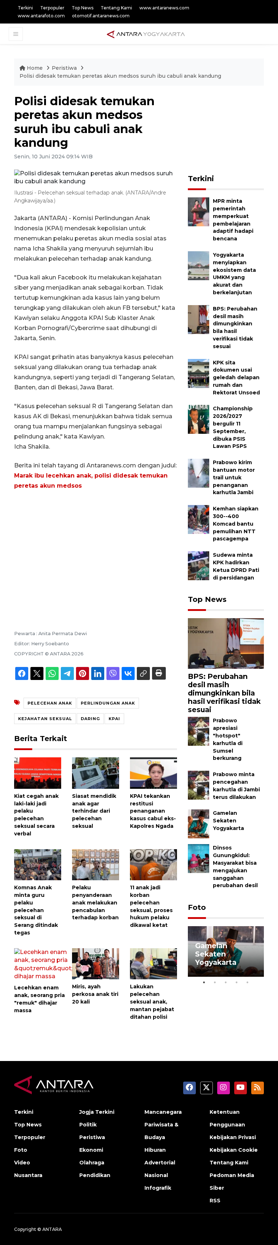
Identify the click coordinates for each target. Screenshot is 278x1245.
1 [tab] (204, 982)
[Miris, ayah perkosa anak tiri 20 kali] (95, 963)
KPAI (114, 718)
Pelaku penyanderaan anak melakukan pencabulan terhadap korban (95, 902)
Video (22, 1162)
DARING (90, 718)
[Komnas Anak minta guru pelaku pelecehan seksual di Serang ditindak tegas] (37, 864)
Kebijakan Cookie (234, 1150)
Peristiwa (65, 68)
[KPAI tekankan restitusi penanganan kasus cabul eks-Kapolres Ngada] (153, 772)
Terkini (25, 7)
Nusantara (28, 1175)
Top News (82, 7)
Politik (88, 1124)
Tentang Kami (116, 7)
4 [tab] (236, 982)
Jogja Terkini (96, 1112)
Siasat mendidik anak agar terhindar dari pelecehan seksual (94, 811)
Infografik (157, 1188)
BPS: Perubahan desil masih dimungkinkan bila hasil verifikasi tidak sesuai (224, 693)
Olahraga (91, 1162)
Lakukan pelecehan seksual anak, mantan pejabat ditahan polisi (152, 1001)
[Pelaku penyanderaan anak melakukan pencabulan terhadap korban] (95, 864)
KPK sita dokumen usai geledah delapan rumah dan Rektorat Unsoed (236, 377)
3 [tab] (225, 982)
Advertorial (159, 1162)
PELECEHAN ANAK (50, 703)
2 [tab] (215, 982)
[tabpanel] (226, 951)
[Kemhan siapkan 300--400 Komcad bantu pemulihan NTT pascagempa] (198, 518)
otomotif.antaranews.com (101, 15)
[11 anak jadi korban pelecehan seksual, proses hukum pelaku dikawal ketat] (153, 864)
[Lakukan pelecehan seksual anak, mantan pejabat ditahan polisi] (153, 963)
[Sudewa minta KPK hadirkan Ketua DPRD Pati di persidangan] (198, 565)
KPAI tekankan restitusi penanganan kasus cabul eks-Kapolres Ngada (153, 811)
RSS (215, 1200)
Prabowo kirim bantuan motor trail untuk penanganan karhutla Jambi (234, 477)
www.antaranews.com (164, 7)
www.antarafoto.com (41, 15)
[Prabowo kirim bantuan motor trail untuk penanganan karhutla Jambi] (198, 473)
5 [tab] (247, 982)
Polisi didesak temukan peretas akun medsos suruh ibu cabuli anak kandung (120, 76)
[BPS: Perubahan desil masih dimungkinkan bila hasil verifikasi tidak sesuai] (198, 319)
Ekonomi (91, 1150)
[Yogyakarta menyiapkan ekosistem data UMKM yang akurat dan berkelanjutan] (198, 265)
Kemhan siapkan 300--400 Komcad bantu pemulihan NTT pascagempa (235, 523)
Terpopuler (52, 7)
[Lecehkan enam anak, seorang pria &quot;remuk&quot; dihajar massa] (43, 964)
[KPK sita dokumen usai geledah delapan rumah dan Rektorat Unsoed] (198, 372)
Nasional (156, 1175)
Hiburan (155, 1150)
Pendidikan (94, 1175)
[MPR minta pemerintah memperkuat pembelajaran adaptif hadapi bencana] (198, 211)
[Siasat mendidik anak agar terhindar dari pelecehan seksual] (95, 772)
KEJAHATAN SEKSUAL (45, 718)
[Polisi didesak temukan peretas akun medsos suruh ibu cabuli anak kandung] (226, 643)
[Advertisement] (95, 550)
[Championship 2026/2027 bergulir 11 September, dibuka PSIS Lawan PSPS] (198, 419)
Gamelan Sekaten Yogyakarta (228, 820)
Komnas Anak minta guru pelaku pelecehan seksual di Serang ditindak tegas (36, 910)
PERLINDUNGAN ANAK (108, 703)
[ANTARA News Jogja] (146, 33)
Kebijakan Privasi (233, 1137)
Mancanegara (163, 1112)
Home (34, 68)
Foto (197, 907)
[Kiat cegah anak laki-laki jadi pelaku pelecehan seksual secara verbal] (37, 772)
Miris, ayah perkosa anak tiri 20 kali (95, 994)
